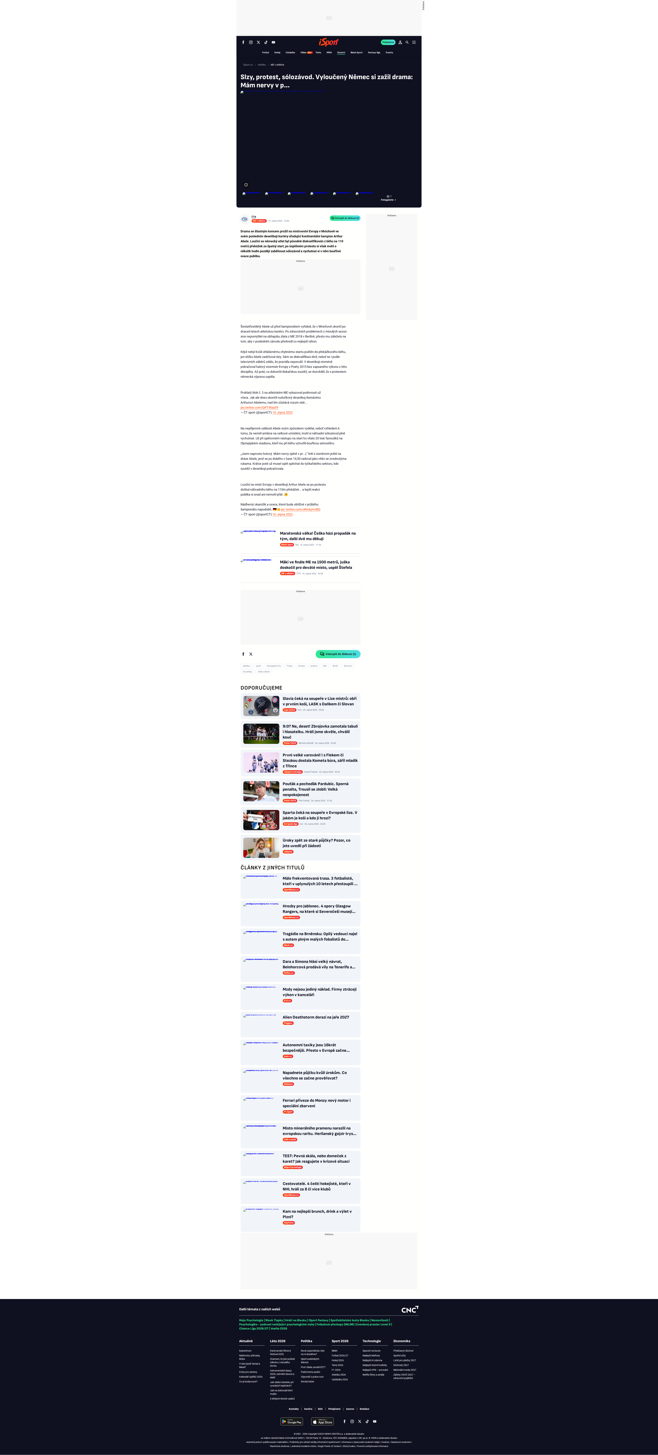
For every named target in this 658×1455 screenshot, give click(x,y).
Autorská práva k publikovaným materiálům (267, 1442)
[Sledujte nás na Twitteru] (258, 42)
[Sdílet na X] (251, 654)
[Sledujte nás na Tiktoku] (266, 42)
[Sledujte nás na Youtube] (273, 42)
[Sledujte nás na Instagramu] (251, 42)
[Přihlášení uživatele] (400, 42)
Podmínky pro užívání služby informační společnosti (315, 1442)
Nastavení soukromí (401, 1442)
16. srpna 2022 (282, 412)
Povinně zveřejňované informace (372, 1446)
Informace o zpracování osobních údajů (361, 1442)
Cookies (385, 1442)
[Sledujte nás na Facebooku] (243, 42)
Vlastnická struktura (279, 1446)
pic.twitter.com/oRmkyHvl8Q (300, 509)
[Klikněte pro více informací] (246, 185)
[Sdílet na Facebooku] (243, 654)
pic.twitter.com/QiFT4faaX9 (259, 407)
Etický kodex (349, 1446)
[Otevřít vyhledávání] (407, 42)
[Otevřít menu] (414, 42)
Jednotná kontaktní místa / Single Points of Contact (316, 1446)
